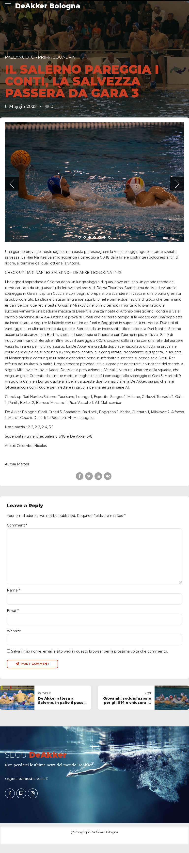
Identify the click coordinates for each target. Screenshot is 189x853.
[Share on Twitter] (89, 476)
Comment (17, 525)
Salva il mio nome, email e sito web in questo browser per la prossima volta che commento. (89, 651)
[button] (12, 184)
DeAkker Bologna (47, 6)
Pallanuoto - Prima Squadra (40, 57)
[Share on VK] (107, 476)
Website (14, 631)
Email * (13, 610)
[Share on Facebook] (79, 476)
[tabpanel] (94, 182)
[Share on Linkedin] (98, 476)
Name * (13, 590)
